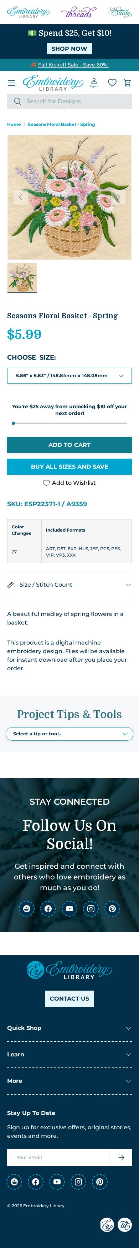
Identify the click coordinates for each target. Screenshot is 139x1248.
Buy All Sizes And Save (69, 466)
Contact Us (69, 998)
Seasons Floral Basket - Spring (61, 124)
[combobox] (69, 101)
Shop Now (69, 48)
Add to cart (69, 445)
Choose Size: (31, 357)
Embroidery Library (44, 1205)
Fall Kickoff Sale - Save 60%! (73, 64)
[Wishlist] (112, 83)
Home (14, 124)
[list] (69, 197)
